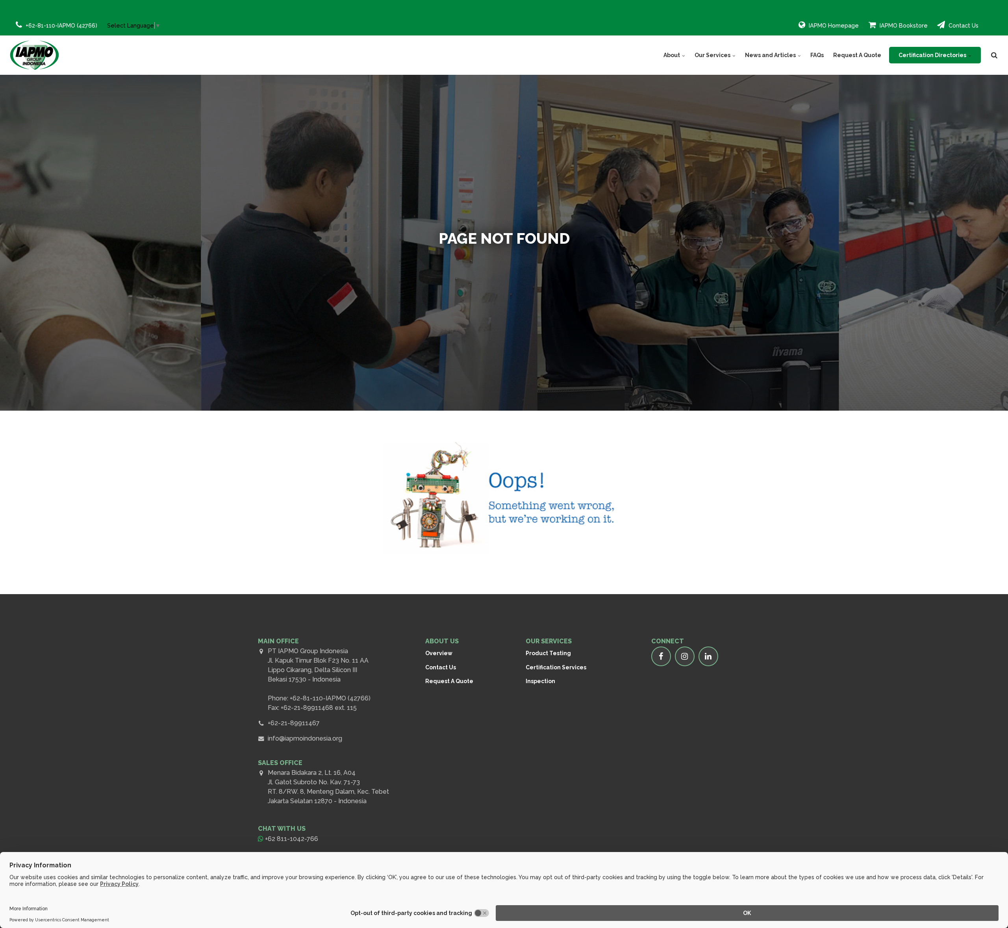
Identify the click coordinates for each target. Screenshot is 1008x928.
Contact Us (962, 25)
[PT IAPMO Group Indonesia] (34, 55)
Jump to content (45, 29)
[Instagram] (685, 656)
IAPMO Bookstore (903, 25)
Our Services (713, 55)
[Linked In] (708, 656)
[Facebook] (661, 656)
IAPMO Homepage (833, 25)
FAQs (817, 55)
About (672, 55)
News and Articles (771, 55)
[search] (994, 55)
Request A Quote (857, 55)
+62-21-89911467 (294, 723)
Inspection (540, 681)
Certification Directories (933, 55)
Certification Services (556, 667)
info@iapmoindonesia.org (305, 738)
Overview (438, 653)
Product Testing (548, 653)
